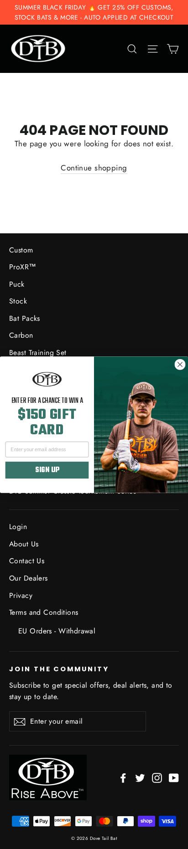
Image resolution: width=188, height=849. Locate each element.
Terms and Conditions (43, 612)
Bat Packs (24, 318)
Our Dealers (28, 578)
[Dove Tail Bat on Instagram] (157, 777)
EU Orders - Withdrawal (56, 631)
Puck (17, 284)
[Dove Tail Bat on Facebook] (123, 777)
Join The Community (59, 668)
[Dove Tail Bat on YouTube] (174, 777)
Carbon (21, 335)
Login (18, 526)
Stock (18, 301)
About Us (23, 544)
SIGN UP (47, 470)
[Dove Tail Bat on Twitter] (140, 777)
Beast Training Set (38, 352)
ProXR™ (23, 267)
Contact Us (26, 561)
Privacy (20, 595)
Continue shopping (94, 167)
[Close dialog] (179, 364)
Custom (21, 250)
